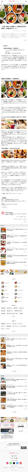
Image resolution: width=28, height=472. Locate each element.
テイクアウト (15, 326)
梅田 (22, 313)
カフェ (3, 326)
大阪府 (4, 310)
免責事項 (16, 465)
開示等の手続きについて (21, 467)
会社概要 (12, 465)
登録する (24, 447)
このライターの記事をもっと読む (21, 216)
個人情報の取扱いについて (13, 467)
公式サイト (4, 205)
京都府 (4, 313)
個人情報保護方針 (5, 467)
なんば (22, 308)
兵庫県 (4, 308)
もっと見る (13, 316)
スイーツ (9, 323)
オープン (16, 219)
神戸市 (16, 308)
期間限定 (3, 323)
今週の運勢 (9, 326)
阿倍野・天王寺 (19, 310)
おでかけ (15, 323)
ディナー (20, 219)
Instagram (4, 207)
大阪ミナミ (10, 310)
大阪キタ (10, 308)
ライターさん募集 (14, 458)
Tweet (24, 40)
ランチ (25, 219)
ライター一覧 (14, 460)
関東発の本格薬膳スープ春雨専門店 (11, 48)
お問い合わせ (14, 455)
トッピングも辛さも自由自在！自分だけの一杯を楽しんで (14, 50)
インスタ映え (23, 326)
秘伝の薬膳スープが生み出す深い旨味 (13, 53)
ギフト (3, 328)
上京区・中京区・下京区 (13, 313)
